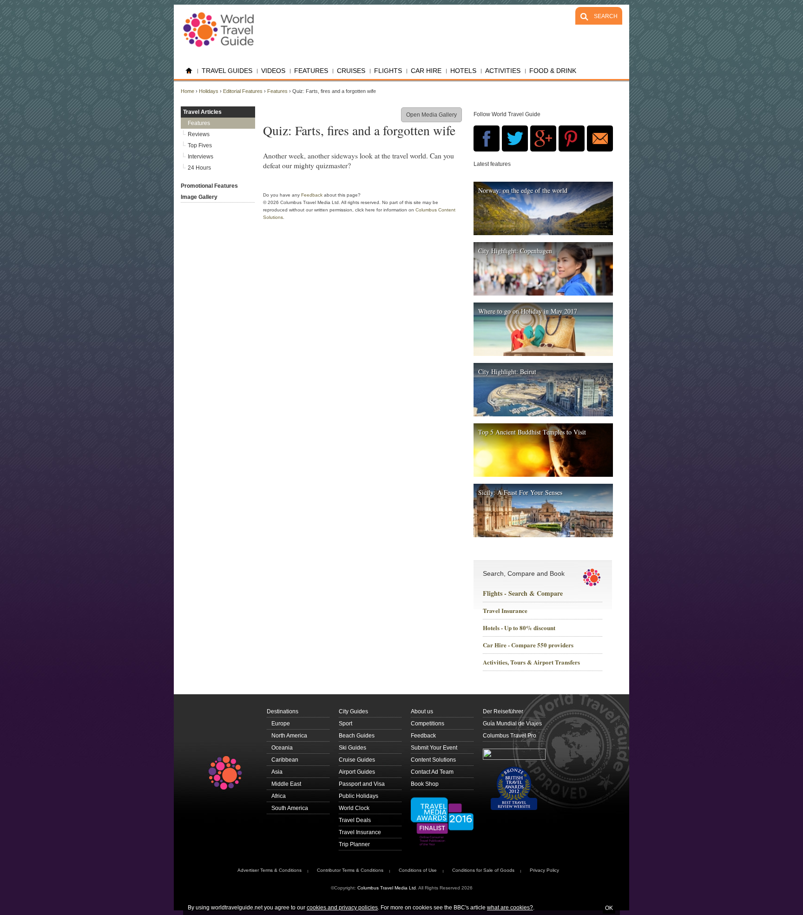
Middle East (286, 784)
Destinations (282, 711)
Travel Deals (355, 820)
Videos (273, 70)
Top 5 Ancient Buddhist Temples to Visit (532, 432)
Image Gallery (199, 197)
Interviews (200, 156)
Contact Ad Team (432, 772)
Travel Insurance (505, 611)
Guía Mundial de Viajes (512, 723)
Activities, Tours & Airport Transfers (531, 662)
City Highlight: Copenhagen (515, 250)
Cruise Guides (357, 760)
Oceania (282, 747)
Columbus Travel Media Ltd (386, 887)
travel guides (227, 70)
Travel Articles (202, 112)
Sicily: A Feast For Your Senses (520, 492)
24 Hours (199, 168)
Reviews (199, 134)
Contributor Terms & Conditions (350, 870)
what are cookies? (510, 907)
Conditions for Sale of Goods (483, 870)
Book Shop (425, 784)
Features (311, 70)
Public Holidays (358, 796)
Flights (388, 70)
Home (189, 71)
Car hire (426, 70)
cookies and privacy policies (342, 907)
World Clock (354, 808)
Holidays (208, 91)
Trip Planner (354, 844)
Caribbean (284, 760)
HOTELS (463, 70)
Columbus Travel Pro (509, 735)
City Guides (353, 711)
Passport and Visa (362, 784)
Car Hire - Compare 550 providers (528, 645)
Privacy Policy (544, 870)
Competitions (427, 723)
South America (289, 808)
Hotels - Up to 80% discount (519, 628)
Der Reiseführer (503, 711)
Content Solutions (433, 760)
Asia (277, 772)
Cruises (351, 70)
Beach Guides (357, 735)
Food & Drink (552, 70)
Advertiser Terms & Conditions (269, 870)
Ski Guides (352, 747)
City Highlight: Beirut (507, 371)
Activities (502, 70)
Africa (278, 796)
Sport (345, 723)
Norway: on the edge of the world (522, 190)
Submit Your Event (434, 747)
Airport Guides (357, 772)
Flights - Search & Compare (523, 593)
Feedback (312, 194)
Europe (280, 723)
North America (289, 735)
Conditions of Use (418, 870)
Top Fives (200, 145)
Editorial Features (243, 91)
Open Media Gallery (431, 115)
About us (422, 711)
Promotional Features (209, 186)
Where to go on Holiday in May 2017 (527, 311)
